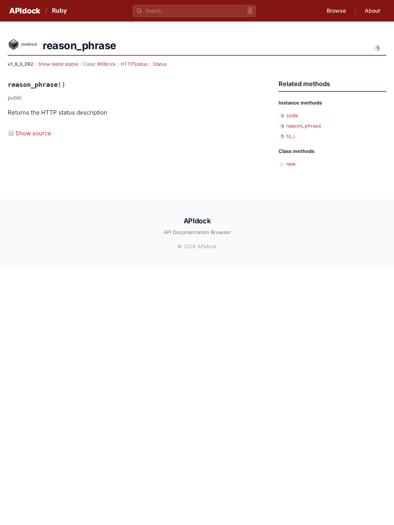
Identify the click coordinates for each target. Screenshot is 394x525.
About (372, 10)
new (291, 164)
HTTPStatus (134, 64)
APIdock (24, 10)
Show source (33, 133)
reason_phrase (303, 126)
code (292, 115)
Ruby (59, 10)
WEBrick (106, 64)
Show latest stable (58, 64)
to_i (290, 136)
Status (160, 64)
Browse (336, 10)
